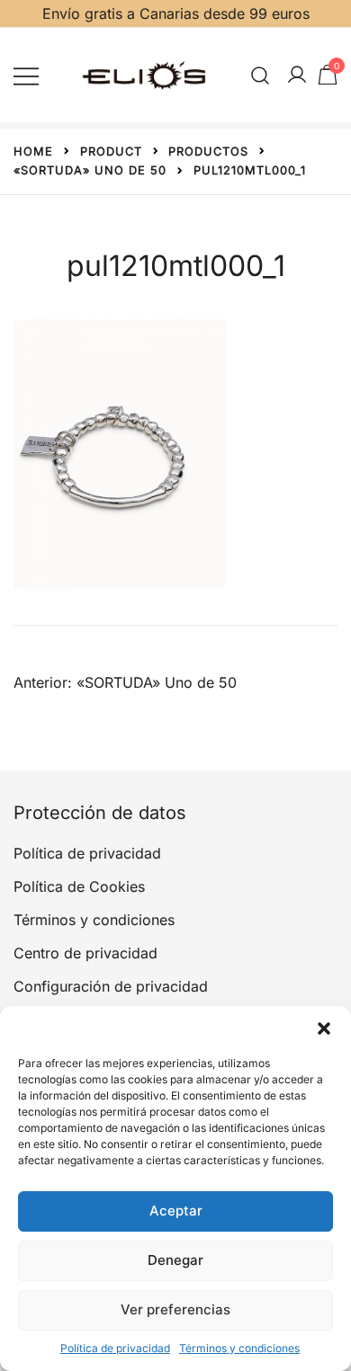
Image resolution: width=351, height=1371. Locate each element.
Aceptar (175, 1210)
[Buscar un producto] (260, 75)
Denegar (175, 1260)
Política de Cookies (79, 886)
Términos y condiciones (239, 1348)
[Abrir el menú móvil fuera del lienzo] (26, 75)
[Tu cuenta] (297, 75)
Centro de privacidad (86, 953)
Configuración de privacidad (111, 986)
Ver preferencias (175, 1309)
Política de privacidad (115, 1348)
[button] (324, 1028)
